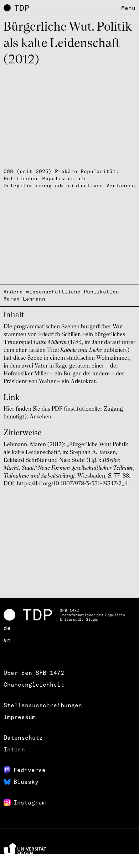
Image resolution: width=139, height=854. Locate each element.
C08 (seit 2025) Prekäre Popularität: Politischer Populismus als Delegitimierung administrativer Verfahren (69, 178)
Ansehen (40, 417)
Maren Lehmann (24, 299)
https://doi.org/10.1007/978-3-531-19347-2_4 (72, 484)
